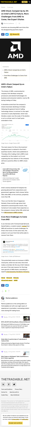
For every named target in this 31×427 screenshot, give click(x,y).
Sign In (24, 2)
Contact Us (4, 392)
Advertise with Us (14, 392)
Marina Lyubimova (9, 23)
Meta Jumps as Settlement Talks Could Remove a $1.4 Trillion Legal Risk (14, 357)
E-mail (3, 301)
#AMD (15, 280)
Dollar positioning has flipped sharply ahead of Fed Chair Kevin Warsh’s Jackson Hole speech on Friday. (15, 344)
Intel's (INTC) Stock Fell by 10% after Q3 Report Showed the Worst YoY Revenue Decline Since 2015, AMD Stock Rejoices (11, 172)
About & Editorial (15, 395)
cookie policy (25, 419)
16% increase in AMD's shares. (13, 212)
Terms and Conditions (6, 389)
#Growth (9, 277)
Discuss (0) (16, 34)
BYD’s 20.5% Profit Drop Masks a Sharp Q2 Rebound (15, 322)
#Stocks (16, 277)
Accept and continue (15, 423)
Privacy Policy (18, 389)
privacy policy (15, 419)
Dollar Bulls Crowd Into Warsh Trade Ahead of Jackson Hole (14, 340)
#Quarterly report (6, 280)
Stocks (3, 7)
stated (24, 226)
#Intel (3, 277)
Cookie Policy (4, 395)
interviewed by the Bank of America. (17, 272)
